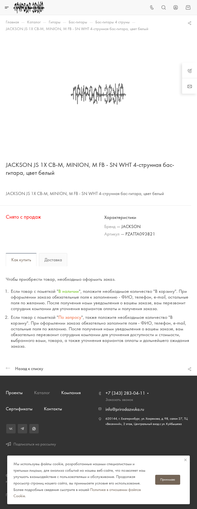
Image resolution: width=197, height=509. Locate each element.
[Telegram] (22, 428)
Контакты (53, 409)
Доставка (53, 260)
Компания (71, 393)
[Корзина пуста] (188, 7)
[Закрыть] (185, 460)
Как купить (21, 260)
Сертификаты (19, 409)
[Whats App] (34, 428)
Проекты (14, 393)
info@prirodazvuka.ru (124, 409)
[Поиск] (163, 7)
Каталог (42, 393)
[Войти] (175, 7)
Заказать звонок (119, 399)
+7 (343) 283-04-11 (125, 393)
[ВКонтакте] (11, 428)
